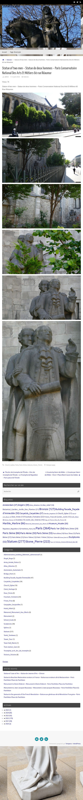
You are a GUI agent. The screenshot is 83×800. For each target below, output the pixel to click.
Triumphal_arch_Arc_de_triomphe (16, 651)
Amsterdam (10, 505)
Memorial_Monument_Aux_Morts (36, 524)
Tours (52, 542)
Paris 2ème (71, 528)
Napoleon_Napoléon (12, 529)
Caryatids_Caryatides (31, 513)
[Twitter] (77, 2)
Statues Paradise (11, 6)
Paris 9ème (18, 537)
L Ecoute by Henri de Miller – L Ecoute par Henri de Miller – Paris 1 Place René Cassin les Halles (62, 473)
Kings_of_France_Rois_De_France (55, 520)
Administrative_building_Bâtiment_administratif (22, 555)
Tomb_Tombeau (9, 635)
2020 (8, 724)
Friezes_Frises (50, 517)
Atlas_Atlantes (36, 505)
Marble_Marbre (14, 523)
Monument (8, 616)
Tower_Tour (8, 639)
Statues (9, 60)
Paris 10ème (30, 537)
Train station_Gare (10, 647)
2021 (8, 721)
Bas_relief (48, 505)
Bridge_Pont (8, 574)
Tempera (69, 744)
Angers (23, 505)
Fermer (5, 662)
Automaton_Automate (12, 570)
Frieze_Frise (8, 601)
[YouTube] (74, 2)
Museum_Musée (58, 523)
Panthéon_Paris (28, 529)
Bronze (47, 509)
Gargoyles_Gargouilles (12, 605)
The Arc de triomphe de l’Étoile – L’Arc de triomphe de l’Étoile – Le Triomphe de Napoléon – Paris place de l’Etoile (20, 475)
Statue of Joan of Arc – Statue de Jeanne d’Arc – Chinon (24, 674)
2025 (8, 710)
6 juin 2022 (16, 77)
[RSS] (80, 2)
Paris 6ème (58, 533)
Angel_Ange (8, 558)
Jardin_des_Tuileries (35, 520)
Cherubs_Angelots (50, 513)
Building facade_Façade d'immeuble (17, 578)
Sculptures (8, 624)
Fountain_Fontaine (34, 517)
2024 (8, 713)
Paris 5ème (45, 533)
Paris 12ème (55, 537)
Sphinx (6, 628)
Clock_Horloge (9, 589)
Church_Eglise (10, 465)
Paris (17, 465)
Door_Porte (18, 517)
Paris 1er (57, 528)
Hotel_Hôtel (8, 609)
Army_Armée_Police (11, 562)
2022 (9, 718)
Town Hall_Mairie (10, 643)
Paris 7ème (70, 533)
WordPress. (77, 744)
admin (7, 77)
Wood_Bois (72, 542)
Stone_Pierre (37, 465)
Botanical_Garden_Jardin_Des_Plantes (21, 509)
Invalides (20, 520)
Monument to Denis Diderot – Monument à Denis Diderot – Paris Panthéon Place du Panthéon (38, 684)
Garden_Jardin (64, 517)
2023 (8, 716)
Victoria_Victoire (61, 542)
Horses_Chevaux (10, 520)
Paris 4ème (28, 533)
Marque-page (50, 465)
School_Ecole (64, 537)
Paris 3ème (23, 465)
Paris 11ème (43, 537)
